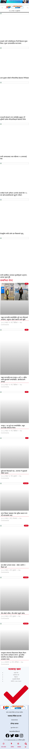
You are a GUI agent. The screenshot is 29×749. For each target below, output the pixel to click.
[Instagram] (21, 736)
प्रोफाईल (19, 746)
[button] (26, 744)
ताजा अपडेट (3, 746)
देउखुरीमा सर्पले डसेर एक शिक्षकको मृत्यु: (12, 233)
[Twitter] (12, 736)
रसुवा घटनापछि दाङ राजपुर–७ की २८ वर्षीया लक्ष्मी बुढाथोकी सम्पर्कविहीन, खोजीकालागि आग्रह (14, 380)
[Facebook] (7, 736)
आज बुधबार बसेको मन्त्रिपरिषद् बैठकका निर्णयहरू (14, 78)
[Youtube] (17, 736)
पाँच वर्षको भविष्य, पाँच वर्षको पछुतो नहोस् (13, 613)
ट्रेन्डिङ (12, 746)
